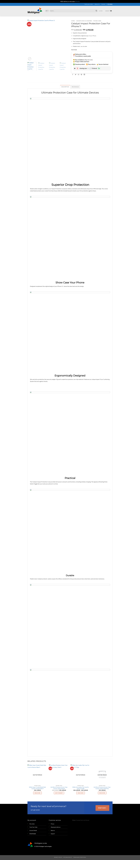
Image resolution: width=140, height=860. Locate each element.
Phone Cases (97, 20)
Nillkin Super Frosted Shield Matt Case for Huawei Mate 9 (37, 787)
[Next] (65, 40)
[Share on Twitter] (75, 74)
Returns (53, 830)
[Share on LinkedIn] (84, 74)
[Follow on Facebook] (107, 4)
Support (53, 833)
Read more (37, 792)
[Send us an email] (111, 4)
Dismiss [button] (77, 1)
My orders (32, 824)
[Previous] (30, 40)
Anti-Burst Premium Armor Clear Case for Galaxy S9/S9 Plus (102, 787)
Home (73, 20)
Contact (103, 4)
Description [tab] (65, 86)
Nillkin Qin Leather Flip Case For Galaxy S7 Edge (80, 787)
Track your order (88, 4)
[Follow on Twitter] (110, 4)
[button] (100, 11)
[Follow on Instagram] (108, 4)
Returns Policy (67, 857)
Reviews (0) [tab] (75, 86)
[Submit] (96, 10)
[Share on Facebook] (72, 74)
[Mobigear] (34, 11)
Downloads (32, 833)
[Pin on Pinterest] (81, 74)
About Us (97, 4)
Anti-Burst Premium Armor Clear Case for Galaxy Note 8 (59, 787)
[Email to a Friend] (78, 74)
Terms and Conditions (79, 857)
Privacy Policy (58, 857)
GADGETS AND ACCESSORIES (84, 20)
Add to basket (59, 792)
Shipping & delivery (56, 827)
